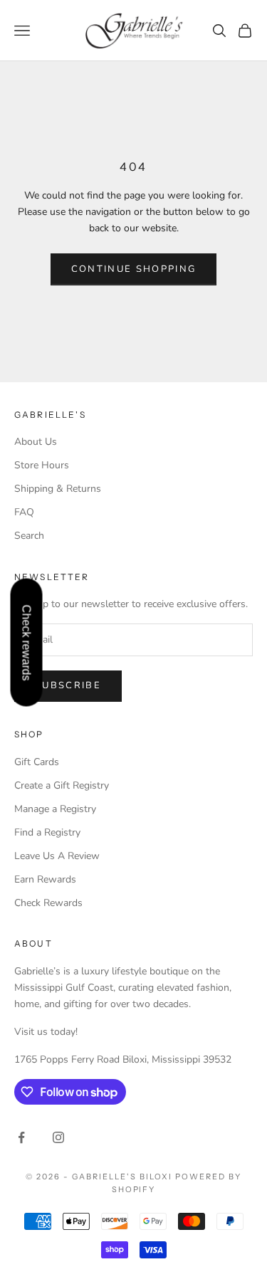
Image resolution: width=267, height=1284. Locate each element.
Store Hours (41, 465)
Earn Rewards (45, 879)
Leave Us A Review (57, 856)
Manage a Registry (55, 809)
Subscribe (68, 685)
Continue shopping (134, 269)
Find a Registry (47, 832)
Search (29, 535)
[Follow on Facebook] (21, 1137)
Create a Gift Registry (61, 785)
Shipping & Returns (57, 488)
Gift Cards (36, 762)
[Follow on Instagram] (58, 1137)
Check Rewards (48, 903)
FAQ (24, 512)
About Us (35, 441)
